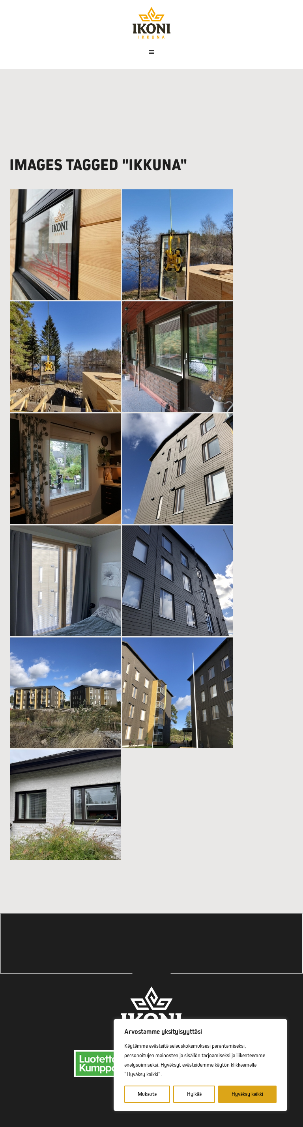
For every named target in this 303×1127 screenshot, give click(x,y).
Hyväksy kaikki (247, 1094)
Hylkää (194, 1094)
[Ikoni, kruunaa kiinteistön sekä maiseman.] (65, 356)
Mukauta (147, 1094)
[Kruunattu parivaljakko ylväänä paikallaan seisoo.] (65, 692)
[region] (200, 1065)
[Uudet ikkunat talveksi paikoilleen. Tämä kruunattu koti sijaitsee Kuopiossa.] (65, 804)
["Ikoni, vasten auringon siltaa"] (177, 244)
